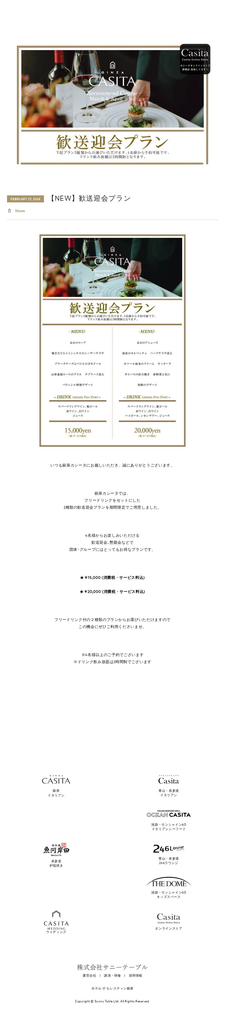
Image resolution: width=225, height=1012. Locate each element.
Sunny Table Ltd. (107, 1001)
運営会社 (89, 975)
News (20, 210)
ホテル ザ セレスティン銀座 (112, 988)
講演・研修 (112, 975)
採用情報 (135, 975)
